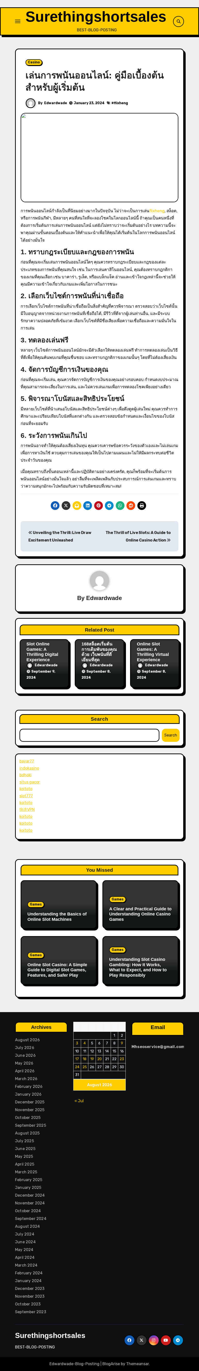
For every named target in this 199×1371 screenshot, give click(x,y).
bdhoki (25, 775)
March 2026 (26, 1078)
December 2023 (30, 1288)
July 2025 (24, 1141)
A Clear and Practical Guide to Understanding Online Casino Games (140, 914)
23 (122, 1059)
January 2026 (28, 1094)
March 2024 (26, 1265)
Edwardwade (55, 103)
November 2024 (30, 1203)
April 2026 (24, 1071)
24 (77, 1067)
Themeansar (137, 1364)
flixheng (121, 103)
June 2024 (25, 1242)
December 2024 (30, 1195)
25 (85, 1067)
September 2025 (30, 1125)
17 (77, 1059)
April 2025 (24, 1164)
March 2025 (26, 1172)
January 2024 (28, 1280)
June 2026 (25, 1055)
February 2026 (29, 1086)
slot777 (26, 796)
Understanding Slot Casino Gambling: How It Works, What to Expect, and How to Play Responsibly (138, 967)
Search (99, 719)
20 (99, 1059)
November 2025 (30, 1110)
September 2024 (30, 1218)
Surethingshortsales (95, 16)
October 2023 (28, 1304)
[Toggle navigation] (17, 21)
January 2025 (28, 1187)
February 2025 (28, 1179)
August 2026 (27, 1040)
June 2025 (25, 1148)
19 (92, 1059)
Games (36, 904)
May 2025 (24, 1156)
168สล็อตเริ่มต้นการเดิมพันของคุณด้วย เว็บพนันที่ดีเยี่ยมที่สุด (99, 652)
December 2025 (30, 1102)
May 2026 (24, 1063)
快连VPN (27, 809)
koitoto (25, 789)
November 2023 (30, 1296)
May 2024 (24, 1249)
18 (84, 1059)
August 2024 (27, 1226)
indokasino (29, 768)
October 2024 (28, 1211)
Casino (34, 62)
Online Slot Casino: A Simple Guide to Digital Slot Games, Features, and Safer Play (57, 970)
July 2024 (24, 1234)
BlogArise (111, 1364)
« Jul (79, 1101)
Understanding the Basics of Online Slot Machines (57, 917)
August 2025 (27, 1133)
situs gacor (29, 782)
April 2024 (24, 1257)
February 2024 (29, 1273)
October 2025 (28, 1117)
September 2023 (30, 1312)
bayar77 (26, 761)
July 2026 (24, 1047)
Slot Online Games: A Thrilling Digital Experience (42, 652)
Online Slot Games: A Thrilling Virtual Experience (153, 652)
